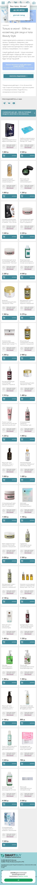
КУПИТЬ (14, 155)
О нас (3, 867)
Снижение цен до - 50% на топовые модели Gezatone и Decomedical (16, 113)
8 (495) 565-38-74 (6, 860)
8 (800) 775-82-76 (6, 862)
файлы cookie (23, 876)
